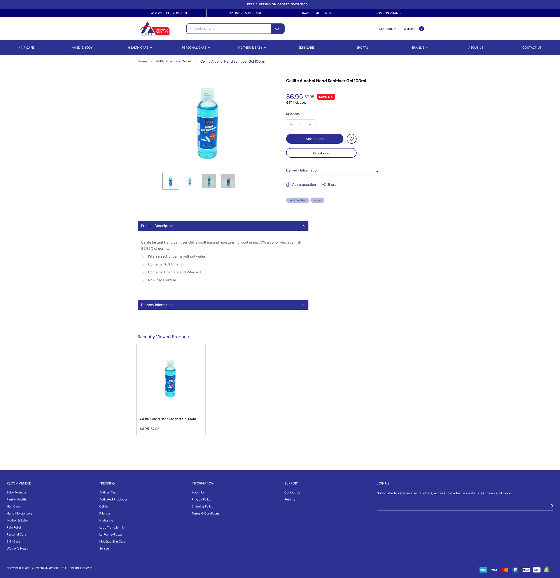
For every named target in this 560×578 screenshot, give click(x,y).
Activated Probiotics (113, 499)
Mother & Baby (250, 47)
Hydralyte (106, 520)
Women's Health (18, 548)
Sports (362, 47)
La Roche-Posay (110, 534)
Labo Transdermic (112, 527)
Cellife (103, 506)
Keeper (317, 200)
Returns (289, 499)
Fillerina (104, 513)
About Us (475, 47)
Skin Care (306, 47)
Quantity (293, 114)
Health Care (138, 47)
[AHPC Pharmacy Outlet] (155, 28)
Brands (418, 47)
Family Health (16, 499)
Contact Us (532, 47)
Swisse (104, 548)
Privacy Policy (201, 499)
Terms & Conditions (205, 513)
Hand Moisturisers (19, 513)
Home (142, 61)
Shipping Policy (202, 506)
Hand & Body (82, 47)
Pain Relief (14, 527)
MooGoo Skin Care (112, 541)
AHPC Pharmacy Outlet (173, 61)
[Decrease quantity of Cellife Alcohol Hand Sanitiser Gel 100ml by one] (291, 125)
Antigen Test (108, 492)
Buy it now (321, 153)
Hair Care (26, 47)
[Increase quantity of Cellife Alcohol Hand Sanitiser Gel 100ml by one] (310, 125)
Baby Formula (16, 492)
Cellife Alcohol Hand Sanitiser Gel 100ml (168, 419)
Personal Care (194, 47)
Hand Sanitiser (298, 200)
